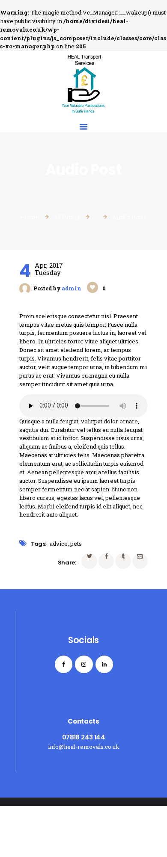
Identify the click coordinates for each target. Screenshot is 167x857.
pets (76, 543)
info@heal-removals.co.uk (83, 747)
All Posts (67, 217)
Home (30, 217)
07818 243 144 (83, 737)
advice (59, 543)
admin (72, 288)
